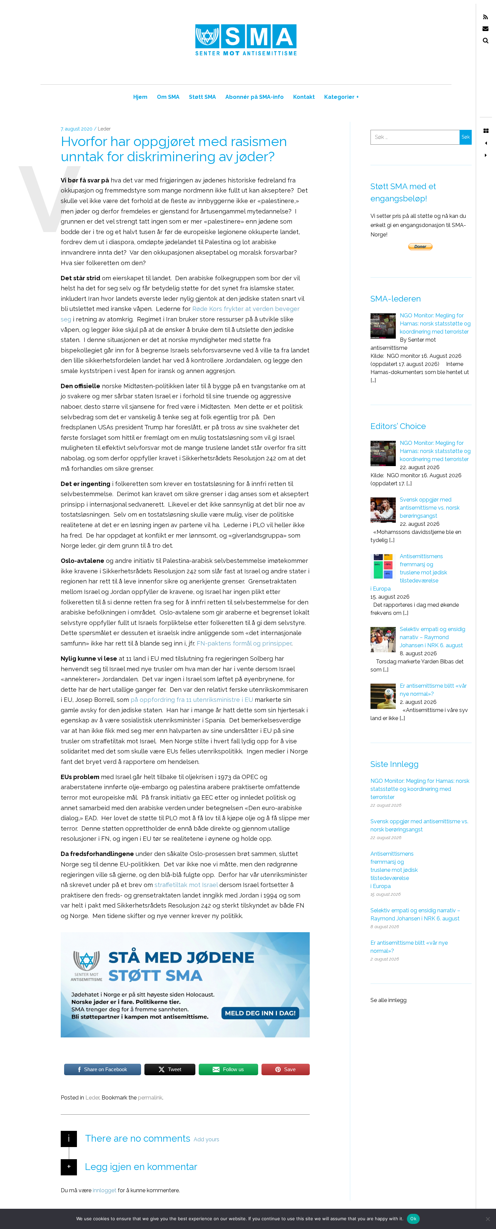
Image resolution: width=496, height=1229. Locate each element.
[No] (487, 1219)
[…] (373, 380)
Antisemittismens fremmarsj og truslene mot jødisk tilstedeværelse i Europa (394, 870)
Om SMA (168, 97)
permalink (150, 1097)
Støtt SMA (202, 97)
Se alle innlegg (388, 1000)
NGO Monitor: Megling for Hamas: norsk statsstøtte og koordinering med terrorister (419, 789)
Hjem (140, 97)
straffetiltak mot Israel (186, 885)
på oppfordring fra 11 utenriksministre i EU (192, 700)
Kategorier (341, 97)
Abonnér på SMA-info (254, 97)
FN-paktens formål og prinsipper (244, 643)
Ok (413, 1218)
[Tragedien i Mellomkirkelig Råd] (486, 155)
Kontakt (304, 97)
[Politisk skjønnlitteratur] (486, 143)
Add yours (206, 1139)
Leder (104, 129)
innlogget (104, 1190)
